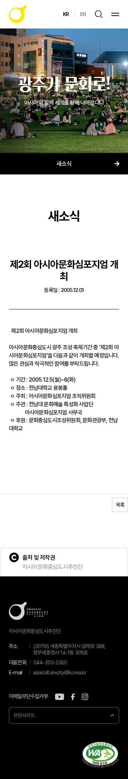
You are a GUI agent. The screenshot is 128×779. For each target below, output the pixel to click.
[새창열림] (59, 697)
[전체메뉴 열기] (115, 14)
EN (83, 14)
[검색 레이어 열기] (98, 14)
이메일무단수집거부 (28, 696)
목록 (120, 505)
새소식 (64, 163)
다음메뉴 (116, 163)
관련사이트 (24, 715)
